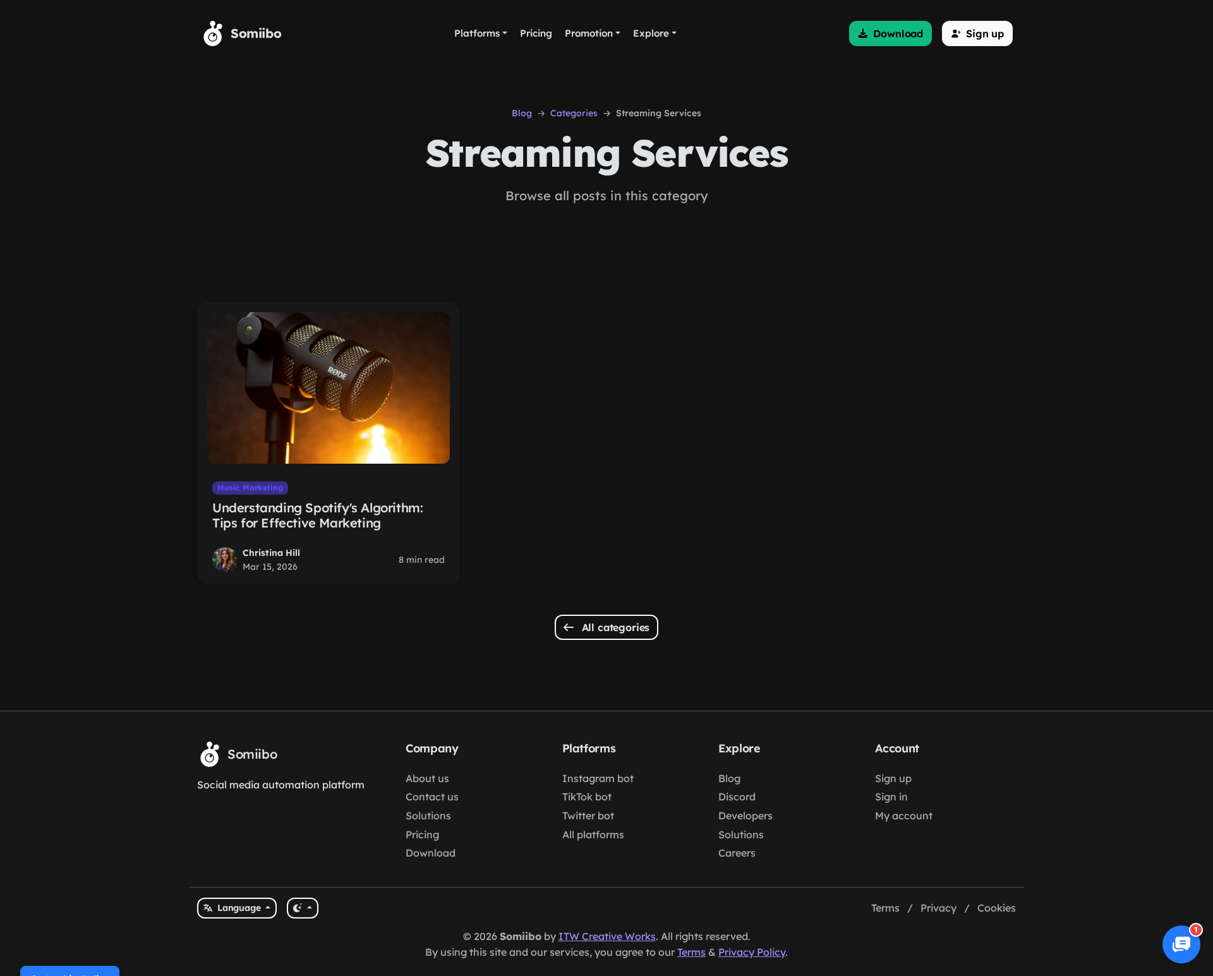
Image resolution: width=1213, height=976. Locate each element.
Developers (745, 815)
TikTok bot (587, 796)
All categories (614, 627)
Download (431, 852)
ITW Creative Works (607, 936)
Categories (574, 113)
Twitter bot (588, 815)
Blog (522, 113)
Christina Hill (271, 552)
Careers (737, 852)
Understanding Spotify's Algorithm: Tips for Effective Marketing (317, 515)
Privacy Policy (751, 952)
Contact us (432, 796)
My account (903, 815)
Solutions (428, 815)
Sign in (891, 796)
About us (427, 778)
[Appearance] (302, 908)
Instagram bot (598, 778)
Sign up (893, 778)
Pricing (422, 834)
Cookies (996, 907)
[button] (890, 33)
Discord (737, 796)
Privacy (938, 907)
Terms (885, 907)
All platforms (593, 834)
